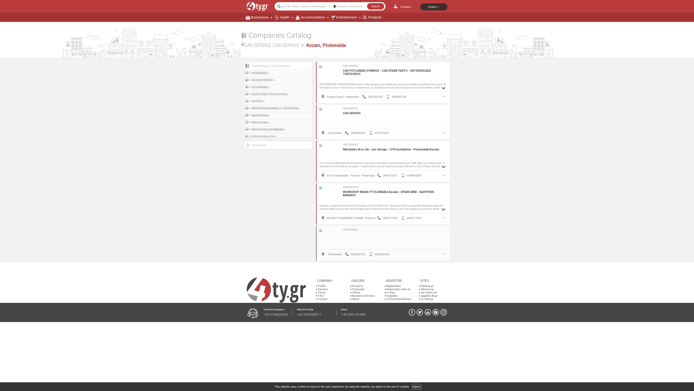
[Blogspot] (435, 312)
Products (375, 17)
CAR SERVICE (350, 65)
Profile (321, 286)
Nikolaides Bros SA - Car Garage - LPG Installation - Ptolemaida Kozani (391, 149)
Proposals (358, 289)
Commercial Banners (399, 299)
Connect (406, 7)
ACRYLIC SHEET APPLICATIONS (270, 94)
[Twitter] (420, 312)
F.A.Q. (321, 295)
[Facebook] (412, 312)
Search (376, 6)
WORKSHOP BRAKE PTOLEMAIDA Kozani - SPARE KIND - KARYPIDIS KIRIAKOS (388, 193)
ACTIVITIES (258, 101)
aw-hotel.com (429, 292)
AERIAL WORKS (260, 115)
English (432, 7)
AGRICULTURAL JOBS (264, 136)
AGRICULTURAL (260, 122)
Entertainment (346, 17)
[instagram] (443, 312)
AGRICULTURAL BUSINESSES (268, 129)
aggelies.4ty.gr (429, 295)
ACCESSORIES (260, 73)
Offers (356, 292)
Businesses (259, 17)
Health (284, 17)
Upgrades (392, 295)
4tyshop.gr (427, 286)
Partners (323, 289)
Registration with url (398, 289)
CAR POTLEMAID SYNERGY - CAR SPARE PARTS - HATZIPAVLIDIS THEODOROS (387, 72)
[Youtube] (428, 312)
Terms (321, 292)
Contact (322, 299)
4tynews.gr (427, 289)
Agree (416, 386)
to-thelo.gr (427, 299)
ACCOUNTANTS (261, 87)
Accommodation (313, 17)
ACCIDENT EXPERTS (263, 80)
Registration (394, 286)
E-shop (391, 292)
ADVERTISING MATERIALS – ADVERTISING (276, 108)
